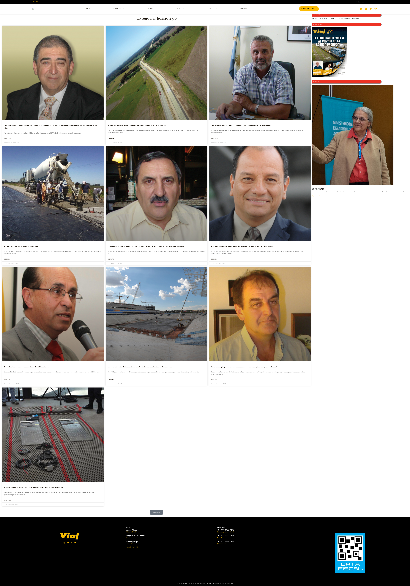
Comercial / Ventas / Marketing (226, 532)
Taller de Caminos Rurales (307, 8)
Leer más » (7, 138)
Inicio (88, 8)
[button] (156, 512)
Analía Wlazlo (131, 530)
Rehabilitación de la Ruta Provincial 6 (21, 246)
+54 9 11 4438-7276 (225, 530)
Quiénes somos (118, 8)
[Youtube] (75, 542)
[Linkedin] (68, 542)
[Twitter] (71, 542)
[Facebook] (64, 542)
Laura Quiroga (132, 542)
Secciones (210, 8)
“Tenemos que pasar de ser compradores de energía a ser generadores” (244, 367)
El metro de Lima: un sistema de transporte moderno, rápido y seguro (242, 246)
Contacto (243, 8)
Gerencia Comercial (132, 547)
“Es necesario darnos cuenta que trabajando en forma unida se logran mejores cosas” (146, 246)
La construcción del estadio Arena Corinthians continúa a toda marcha (140, 367)
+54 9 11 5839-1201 (225, 536)
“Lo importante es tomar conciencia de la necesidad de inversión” (241, 125)
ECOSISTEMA (318, 189)
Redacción (129, 538)
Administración (130, 544)
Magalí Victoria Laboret (135, 536)
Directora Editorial (131, 532)
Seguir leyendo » (316, 195)
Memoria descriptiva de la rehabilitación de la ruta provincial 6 (137, 125)
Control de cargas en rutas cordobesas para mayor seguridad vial (34, 487)
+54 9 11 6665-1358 (225, 542)
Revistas (150, 8)
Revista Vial (37, 1)
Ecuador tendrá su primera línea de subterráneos (26, 367)
